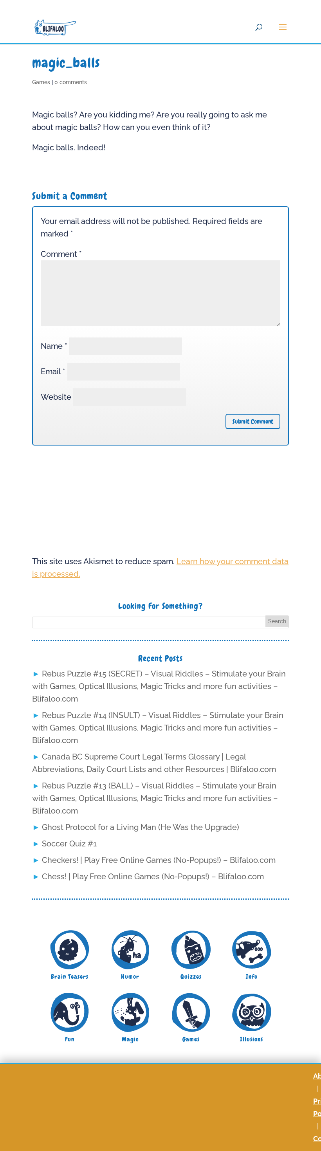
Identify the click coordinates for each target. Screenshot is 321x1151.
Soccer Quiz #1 (69, 843)
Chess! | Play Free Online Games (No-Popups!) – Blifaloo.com (153, 876)
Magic (130, 1039)
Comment (61, 254)
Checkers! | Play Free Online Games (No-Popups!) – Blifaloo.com (159, 860)
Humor (130, 976)
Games (41, 82)
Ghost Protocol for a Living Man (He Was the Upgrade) (140, 827)
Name (54, 346)
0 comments (70, 82)
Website (56, 397)
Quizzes (191, 976)
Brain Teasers (69, 976)
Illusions (251, 1039)
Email (53, 371)
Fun (69, 1039)
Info (252, 976)
